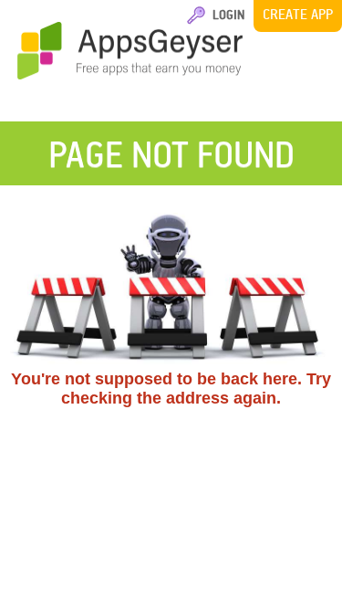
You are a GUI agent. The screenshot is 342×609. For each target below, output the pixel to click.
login (225, 14)
